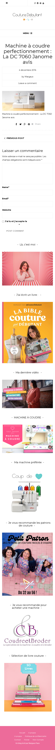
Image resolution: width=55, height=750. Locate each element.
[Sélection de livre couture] (27, 688)
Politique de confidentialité (35, 736)
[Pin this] (29, 124)
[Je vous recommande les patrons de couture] (27, 564)
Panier (26, 740)
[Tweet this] (20, 124)
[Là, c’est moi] (27, 268)
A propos (32, 733)
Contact (17, 740)
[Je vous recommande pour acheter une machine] (27, 630)
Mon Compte (38, 740)
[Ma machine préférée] (27, 491)
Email (5, 198)
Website (6, 210)
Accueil (22, 733)
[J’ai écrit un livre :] (27, 332)
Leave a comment (27, 83)
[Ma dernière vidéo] (27, 394)
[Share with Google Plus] (25, 124)
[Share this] (16, 124)
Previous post (15, 138)
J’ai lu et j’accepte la (21, 223)
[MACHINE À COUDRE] (27, 438)
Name (5, 187)
